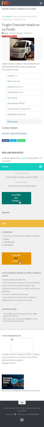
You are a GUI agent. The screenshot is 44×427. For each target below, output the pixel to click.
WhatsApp (21, 140)
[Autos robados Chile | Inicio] (8, 3)
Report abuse (12, 121)
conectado (24, 158)
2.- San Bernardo (8, 242)
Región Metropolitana (18, 133)
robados (8, 17)
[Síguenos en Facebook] (40, 166)
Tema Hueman (34, 414)
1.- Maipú (5, 239)
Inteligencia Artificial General (23, 391)
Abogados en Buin (9, 363)
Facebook (6, 140)
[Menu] (41, 3)
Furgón (6, 33)
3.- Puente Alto (7, 245)
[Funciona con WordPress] (15, 414)
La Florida (5, 133)
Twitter (13, 140)
